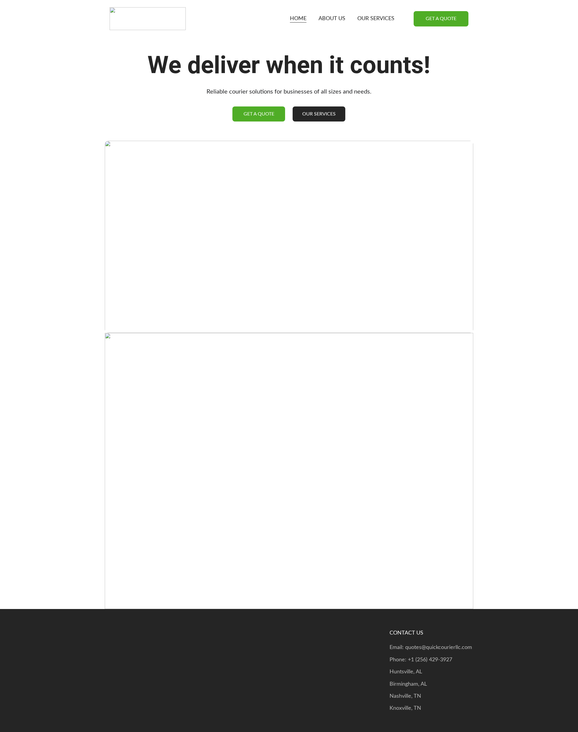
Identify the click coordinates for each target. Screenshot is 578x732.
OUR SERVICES (375, 18)
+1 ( (412, 660)
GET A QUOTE (441, 18)
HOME (298, 18)
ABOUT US (332, 18)
